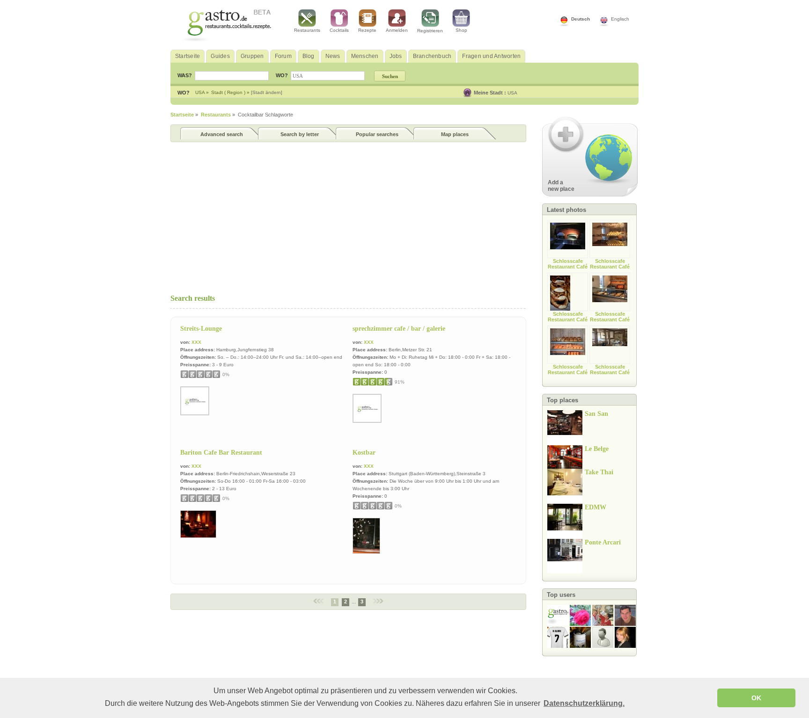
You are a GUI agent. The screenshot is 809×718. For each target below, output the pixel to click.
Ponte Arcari (603, 542)
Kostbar (364, 452)
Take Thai (599, 472)
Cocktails (339, 30)
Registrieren (430, 30)
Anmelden (397, 30)
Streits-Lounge (201, 328)
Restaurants (307, 30)
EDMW (595, 507)
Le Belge (597, 448)
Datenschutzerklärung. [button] (584, 703)
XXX (196, 342)
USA (512, 92)
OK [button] (756, 698)
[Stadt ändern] (266, 92)
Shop (461, 30)
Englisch (620, 19)
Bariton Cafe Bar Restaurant (221, 452)
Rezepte (367, 30)
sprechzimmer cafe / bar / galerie (399, 328)
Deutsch (580, 19)
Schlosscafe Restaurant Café (568, 263)
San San (596, 413)
